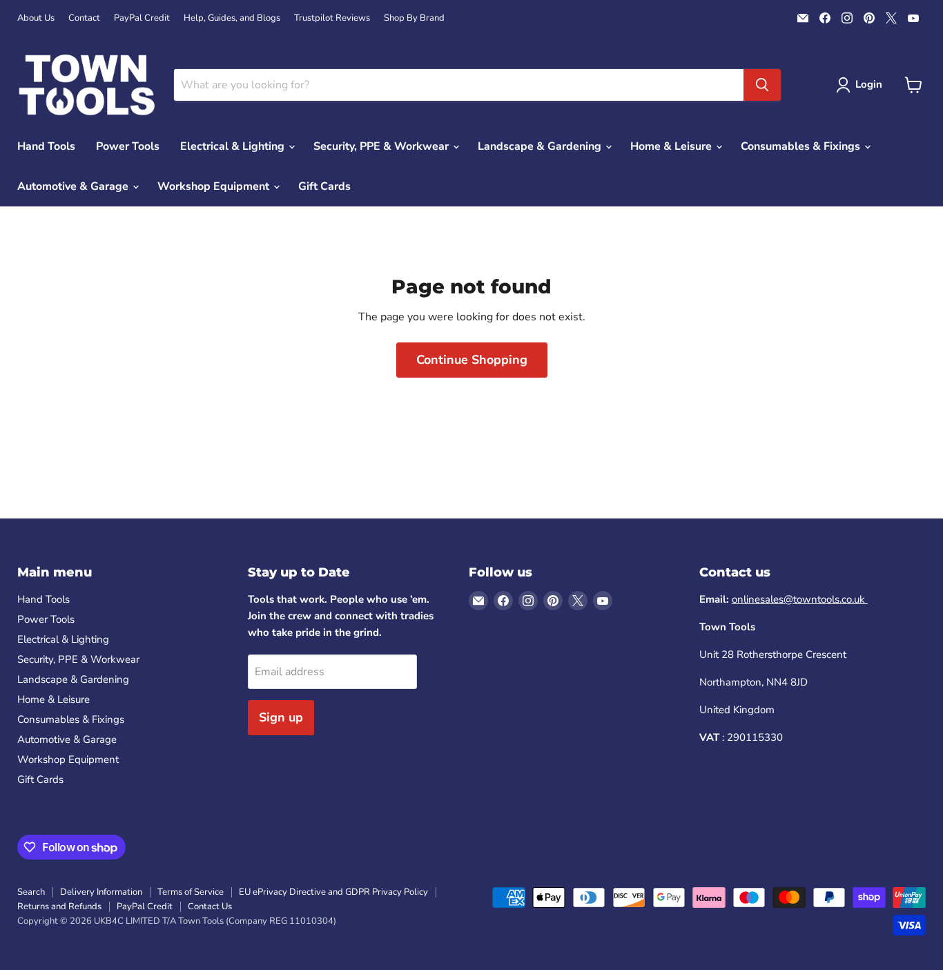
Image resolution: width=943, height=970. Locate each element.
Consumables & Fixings (802, 146)
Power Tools (127, 146)
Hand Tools (46, 146)
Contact (84, 18)
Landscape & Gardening (541, 146)
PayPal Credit (142, 18)
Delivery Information (101, 892)
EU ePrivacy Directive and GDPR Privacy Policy (333, 892)
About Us (36, 18)
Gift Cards (324, 186)
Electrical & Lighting (233, 146)
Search (31, 892)
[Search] (762, 85)
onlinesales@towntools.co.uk (800, 599)
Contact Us (210, 906)
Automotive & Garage (74, 186)
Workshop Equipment (214, 186)
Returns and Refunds (59, 906)
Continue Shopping (471, 359)
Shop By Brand (414, 18)
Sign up (281, 717)
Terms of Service (190, 892)
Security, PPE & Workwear (382, 146)
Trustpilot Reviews (332, 18)
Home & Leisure (672, 146)
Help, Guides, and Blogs (232, 18)
